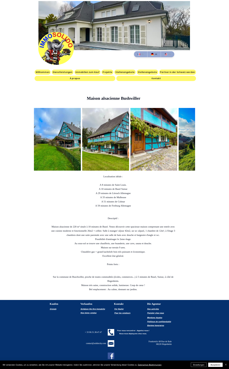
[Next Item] (190, 139)
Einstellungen (198, 364)
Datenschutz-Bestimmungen (150, 364)
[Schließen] (225, 365)
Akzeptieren (215, 364)
